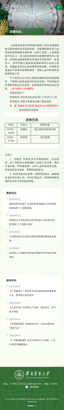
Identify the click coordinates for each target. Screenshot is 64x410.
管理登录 (34, 387)
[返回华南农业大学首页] (15, 5)
